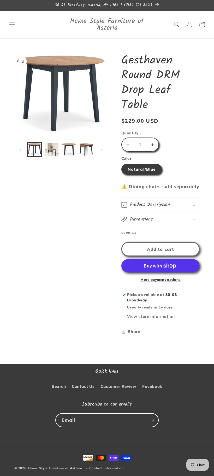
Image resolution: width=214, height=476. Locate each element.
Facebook (152, 386)
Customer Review (118, 386)
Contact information (106, 468)
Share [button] (134, 331)
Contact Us (83, 386)
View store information (151, 316)
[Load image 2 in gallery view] (52, 149)
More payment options (160, 279)
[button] (12, 24)
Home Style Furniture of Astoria (55, 468)
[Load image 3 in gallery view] (69, 149)
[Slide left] (20, 149)
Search (59, 386)
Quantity (130, 133)
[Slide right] (101, 149)
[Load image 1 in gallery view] (34, 149)
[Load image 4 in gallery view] (86, 149)
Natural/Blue (142, 169)
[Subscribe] (152, 420)
